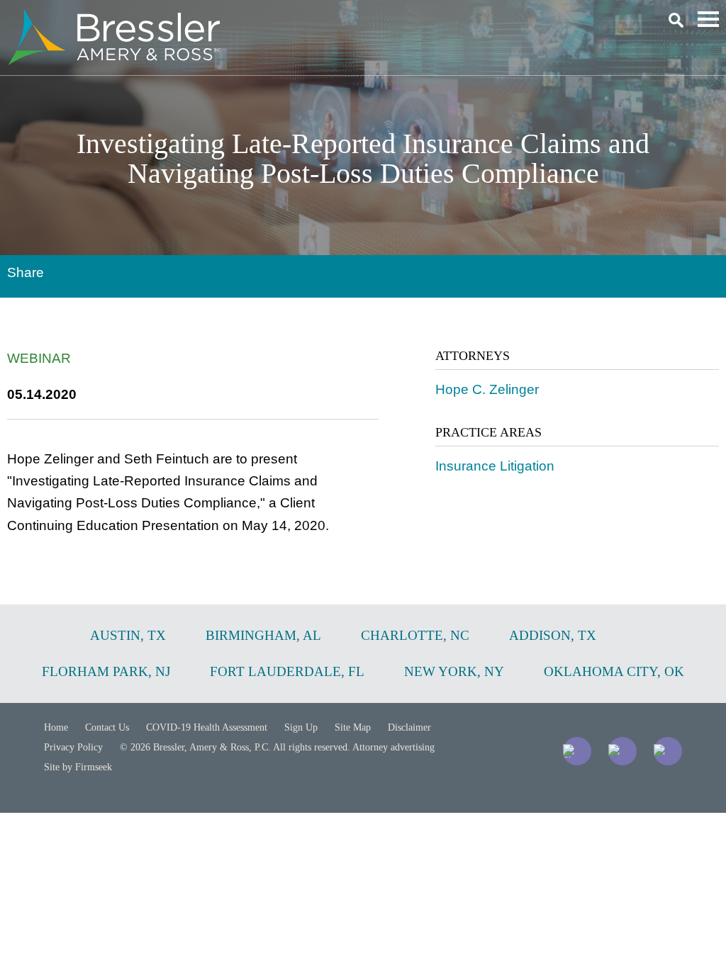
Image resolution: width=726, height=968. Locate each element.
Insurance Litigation (494, 465)
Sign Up (301, 727)
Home (56, 727)
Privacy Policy (73, 747)
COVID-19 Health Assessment (206, 727)
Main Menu (708, 19)
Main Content (311, 18)
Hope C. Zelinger (487, 389)
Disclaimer (409, 727)
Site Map (353, 727)
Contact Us (107, 727)
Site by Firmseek (78, 767)
